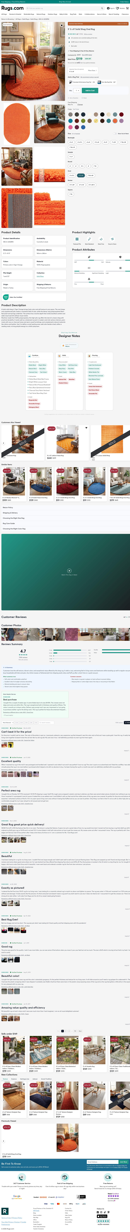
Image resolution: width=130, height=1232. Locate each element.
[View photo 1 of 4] (4, 840)
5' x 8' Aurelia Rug (89, 1066)
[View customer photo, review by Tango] (33, 634)
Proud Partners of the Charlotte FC (43, 1208)
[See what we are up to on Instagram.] (101, 1212)
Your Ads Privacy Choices (10, 1222)
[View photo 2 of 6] (10, 774)
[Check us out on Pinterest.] (108, 1212)
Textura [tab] (5, 1079)
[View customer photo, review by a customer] (7, 634)
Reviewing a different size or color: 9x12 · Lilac (14, 769)
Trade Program (37, 1224)
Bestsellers (36, 1222)
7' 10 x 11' (72, 147)
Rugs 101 (67, 1217)
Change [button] (80, 104)
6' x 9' (105, 142)
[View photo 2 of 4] (10, 840)
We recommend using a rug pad (89, 77)
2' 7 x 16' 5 (91, 185)
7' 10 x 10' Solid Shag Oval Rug (120, 497)
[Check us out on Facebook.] (98, 1212)
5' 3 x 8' (97, 142)
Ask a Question (74, 98)
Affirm (35, 1220)
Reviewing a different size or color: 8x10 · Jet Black (15, 955)
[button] (61, 25)
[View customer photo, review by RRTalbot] (84, 634)
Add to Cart (90, 90)
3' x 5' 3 (80, 142)
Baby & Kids (63, 14)
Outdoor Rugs (52, 14)
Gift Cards (36, 1210)
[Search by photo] (27, 8)
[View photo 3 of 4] (17, 840)
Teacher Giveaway (38, 1229)
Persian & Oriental (15, 14)
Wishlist (122, 8)
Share (85, 98)
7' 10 (95, 166)
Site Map (35, 1217)
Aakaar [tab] (35, 1079)
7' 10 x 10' (123, 142)
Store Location (37, 1215)
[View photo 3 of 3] (17, 903)
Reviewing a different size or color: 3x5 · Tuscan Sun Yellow (17, 740)
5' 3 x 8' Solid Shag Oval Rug (11, 1154)
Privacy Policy (121, 1165)
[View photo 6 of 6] (36, 774)
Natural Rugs (41, 14)
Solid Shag (34, 19)
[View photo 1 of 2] (4, 745)
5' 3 (82, 166)
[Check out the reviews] (103, 1222)
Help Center (68, 1215)
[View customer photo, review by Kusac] (20, 634)
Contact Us (68, 1208)
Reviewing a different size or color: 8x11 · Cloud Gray (16, 835)
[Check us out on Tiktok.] (105, 1212)
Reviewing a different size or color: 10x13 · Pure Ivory (16, 898)
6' (88, 166)
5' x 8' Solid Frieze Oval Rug (38, 497)
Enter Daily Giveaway (39, 1226)
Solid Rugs (25, 19)
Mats (80, 14)
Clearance (125, 14)
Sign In (112, 8)
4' (75, 166)
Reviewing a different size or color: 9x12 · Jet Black (15, 926)
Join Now (123, 1162)
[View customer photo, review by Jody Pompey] (71, 634)
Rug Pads (73, 14)
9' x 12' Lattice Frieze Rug (55, 455)
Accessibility (68, 1222)
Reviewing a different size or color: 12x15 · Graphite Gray (17, 867)
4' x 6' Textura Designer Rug (11, 1112)
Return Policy (68, 1220)
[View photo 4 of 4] (23, 840)
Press (66, 1224)
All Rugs (4, 14)
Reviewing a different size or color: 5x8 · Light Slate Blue (17, 987)
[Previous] (3, 443)
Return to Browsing (7, 19)
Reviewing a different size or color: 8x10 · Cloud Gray (18, 712)
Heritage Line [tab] (24, 1079)
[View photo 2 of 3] (10, 903)
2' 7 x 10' (72, 185)
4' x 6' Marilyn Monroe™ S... (11, 497)
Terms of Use (6, 1218)
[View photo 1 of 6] (4, 774)
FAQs (66, 1213)
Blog (34, 1213)
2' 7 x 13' (81, 185)
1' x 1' (71, 156)
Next (80, 1031)
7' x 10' (114, 142)
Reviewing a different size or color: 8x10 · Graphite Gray (17, 803)
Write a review (88, 34)
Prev (58, 1031)
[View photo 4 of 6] (23, 774)
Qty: (70, 90)
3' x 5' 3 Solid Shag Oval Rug (65, 497)
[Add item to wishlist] (86, 427)
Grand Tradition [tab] (46, 1079)
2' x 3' (71, 142)
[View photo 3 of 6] (17, 774)
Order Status (124, 2)
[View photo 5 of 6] (30, 774)
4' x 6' (88, 142)
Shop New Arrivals (65, 2)
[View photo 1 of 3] (4, 903)
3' (70, 166)
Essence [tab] (14, 1079)
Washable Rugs (29, 14)
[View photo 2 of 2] (10, 745)
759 (75, 1031)
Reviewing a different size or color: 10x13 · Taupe (15, 1014)
